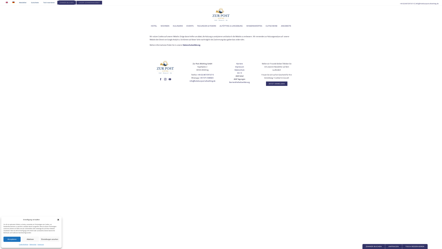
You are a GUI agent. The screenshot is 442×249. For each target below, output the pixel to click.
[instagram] (165, 79)
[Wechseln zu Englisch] (6, 2)
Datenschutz (32, 244)
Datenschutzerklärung (191, 45)
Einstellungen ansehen (49, 239)
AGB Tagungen (239, 79)
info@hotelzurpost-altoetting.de (427, 3)
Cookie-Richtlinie (23, 244)
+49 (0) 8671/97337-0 (407, 3)
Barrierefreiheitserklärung (239, 82)
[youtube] (170, 79)
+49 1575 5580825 (207, 78)
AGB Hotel (240, 76)
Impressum (41, 244)
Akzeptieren (11, 239)
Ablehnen (30, 239)
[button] (58, 220)
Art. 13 (239, 73)
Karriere (239, 63)
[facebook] (161, 79)
